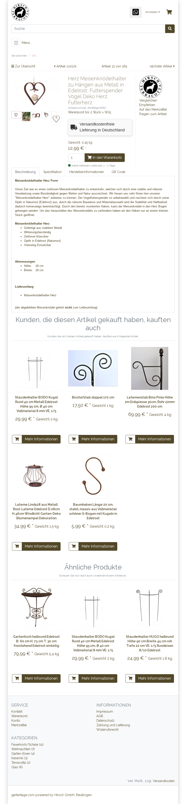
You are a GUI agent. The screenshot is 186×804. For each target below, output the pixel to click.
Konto (15, 720)
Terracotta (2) (20, 762)
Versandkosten (164, 781)
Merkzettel (19, 725)
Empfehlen (147, 105)
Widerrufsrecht (107, 729)
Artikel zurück (66, 66)
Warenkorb (19, 716)
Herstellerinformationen (86, 172)
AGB (99, 716)
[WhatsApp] (136, 12)
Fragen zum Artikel (153, 114)
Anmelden (151, 12)
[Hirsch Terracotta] (150, 86)
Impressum (104, 711)
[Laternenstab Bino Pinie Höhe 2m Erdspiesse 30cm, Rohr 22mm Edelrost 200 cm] (149, 368)
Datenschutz (105, 720)
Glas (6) (17, 767)
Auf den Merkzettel (153, 109)
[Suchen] (170, 28)
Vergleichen (148, 100)
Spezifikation (52, 172)
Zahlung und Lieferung (113, 725)
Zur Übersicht (24, 66)
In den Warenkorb (107, 157)
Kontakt (16, 711)
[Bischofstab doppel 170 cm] (93, 368)
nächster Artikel (161, 66)
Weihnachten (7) (23, 749)
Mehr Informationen (41, 439)
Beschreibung (25, 172)
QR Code (118, 172)
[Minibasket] (169, 12)
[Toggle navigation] (16, 43)
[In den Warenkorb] (17, 439)
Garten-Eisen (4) (23, 753)
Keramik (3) (19, 758)
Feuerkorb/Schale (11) (27, 744)
